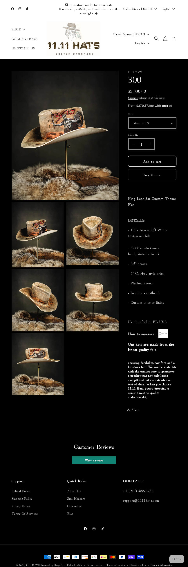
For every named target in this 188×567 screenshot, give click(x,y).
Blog (70, 513)
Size (130, 114)
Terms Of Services (25, 513)
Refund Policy (21, 491)
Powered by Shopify (52, 565)
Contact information (162, 565)
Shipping (133, 97)
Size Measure (76, 498)
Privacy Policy (21, 506)
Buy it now (152, 174)
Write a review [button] (94, 460)
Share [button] (135, 409)
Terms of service (115, 565)
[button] (18, 29)
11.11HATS (33, 565)
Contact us (74, 506)
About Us (74, 491)
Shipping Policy (22, 498)
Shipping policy (138, 565)
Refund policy (74, 565)
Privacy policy (94, 565)
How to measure (142, 333)
